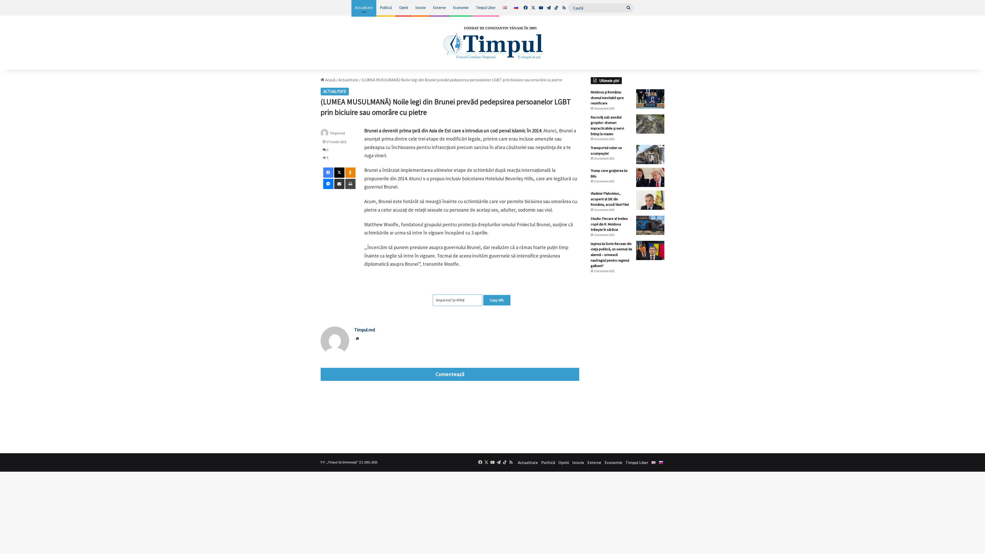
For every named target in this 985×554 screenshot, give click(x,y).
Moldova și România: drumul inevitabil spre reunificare (607, 97)
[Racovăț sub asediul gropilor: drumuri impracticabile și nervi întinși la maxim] (650, 124)
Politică (386, 7)
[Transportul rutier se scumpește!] (650, 154)
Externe (439, 7)
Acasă (329, 79)
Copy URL (497, 300)
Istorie (420, 7)
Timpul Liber (486, 7)
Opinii (403, 7)
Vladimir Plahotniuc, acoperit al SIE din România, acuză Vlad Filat (610, 199)
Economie (461, 7)
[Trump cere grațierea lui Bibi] (650, 177)
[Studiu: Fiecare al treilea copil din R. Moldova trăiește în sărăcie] (650, 225)
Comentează (450, 374)
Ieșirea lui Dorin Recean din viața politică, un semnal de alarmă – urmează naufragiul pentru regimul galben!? (611, 254)
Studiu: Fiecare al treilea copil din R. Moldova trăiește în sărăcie (609, 224)
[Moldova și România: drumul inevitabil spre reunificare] (650, 98)
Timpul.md (337, 133)
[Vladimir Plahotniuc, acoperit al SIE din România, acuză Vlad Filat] (650, 200)
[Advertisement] (628, 363)
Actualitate (364, 7)
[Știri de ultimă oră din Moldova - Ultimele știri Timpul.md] (492, 42)
